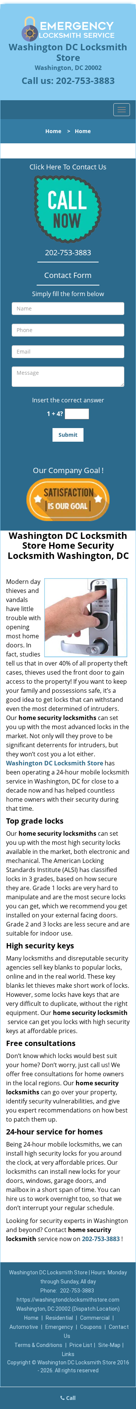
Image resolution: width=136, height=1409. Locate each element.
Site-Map (109, 1345)
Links (68, 1354)
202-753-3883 (85, 80)
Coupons (91, 1327)
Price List (81, 1345)
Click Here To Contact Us (68, 166)
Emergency (59, 1327)
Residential (59, 1318)
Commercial (95, 1318)
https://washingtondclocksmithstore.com (68, 1300)
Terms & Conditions (38, 1345)
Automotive (23, 1327)
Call (70, 1397)
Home (53, 131)
